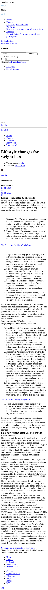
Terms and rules (13, 573)
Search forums (22, 24)
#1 (2, 190)
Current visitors (12, 34)
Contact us (10, 571)
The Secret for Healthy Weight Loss (16, 245)
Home (9, 20)
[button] (3, 10)
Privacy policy (12, 576)
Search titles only (11, 56)
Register (4, 130)
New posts (10, 24)
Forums (9, 22)
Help (8, 578)
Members (10, 32)
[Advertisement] (24, 96)
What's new (11, 27)
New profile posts (23, 29)
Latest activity (37, 29)
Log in (4, 125)
